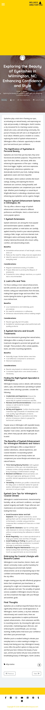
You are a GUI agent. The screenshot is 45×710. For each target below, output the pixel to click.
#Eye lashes (10, 664)
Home (18, 91)
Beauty (25, 91)
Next (36, 674)
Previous (10, 674)
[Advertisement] (22, 30)
